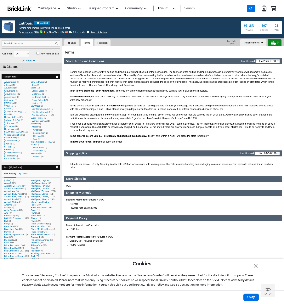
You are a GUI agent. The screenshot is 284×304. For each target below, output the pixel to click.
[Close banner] (256, 266)
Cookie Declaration (182, 285)
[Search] (251, 8)
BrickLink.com (221, 280)
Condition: (7, 54)
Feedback (102, 43)
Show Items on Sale (49, 54)
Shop (73, 43)
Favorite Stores (251, 43)
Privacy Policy (154, 285)
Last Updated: (248, 61)
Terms (86, 43)
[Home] (19, 8)
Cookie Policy (135, 285)
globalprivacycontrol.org (53, 285)
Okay (251, 297)
